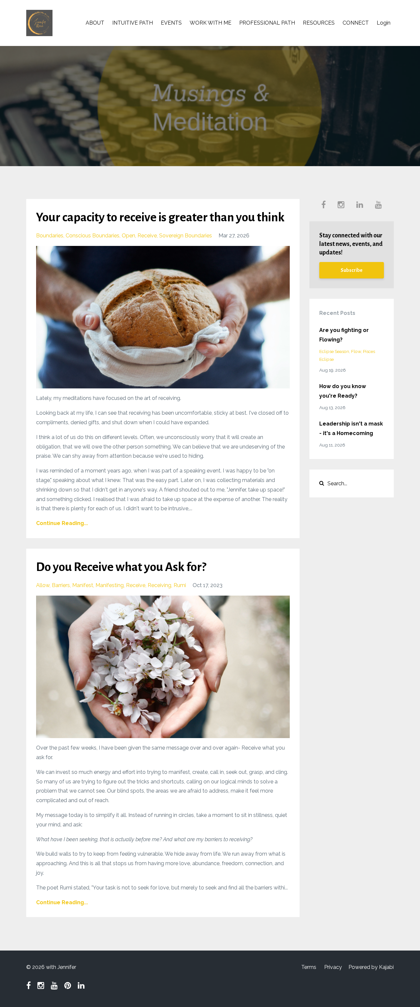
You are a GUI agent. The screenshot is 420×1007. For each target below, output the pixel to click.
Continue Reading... (62, 523)
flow (356, 351)
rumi (180, 585)
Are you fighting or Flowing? (344, 335)
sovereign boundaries (185, 235)
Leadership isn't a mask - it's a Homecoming (351, 428)
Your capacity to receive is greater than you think (160, 217)
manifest (82, 585)
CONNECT (356, 23)
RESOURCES (319, 23)
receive (147, 235)
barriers (61, 585)
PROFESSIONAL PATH (267, 23)
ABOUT (95, 23)
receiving (159, 585)
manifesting (109, 585)
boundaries (49, 235)
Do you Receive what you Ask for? (121, 567)
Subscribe (352, 270)
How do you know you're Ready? (342, 391)
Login (383, 23)
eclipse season (334, 351)
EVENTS (171, 23)
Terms (308, 967)
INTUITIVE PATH (132, 23)
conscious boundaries (92, 235)
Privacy (333, 967)
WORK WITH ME (210, 23)
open (128, 235)
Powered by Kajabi (371, 967)
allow (43, 585)
